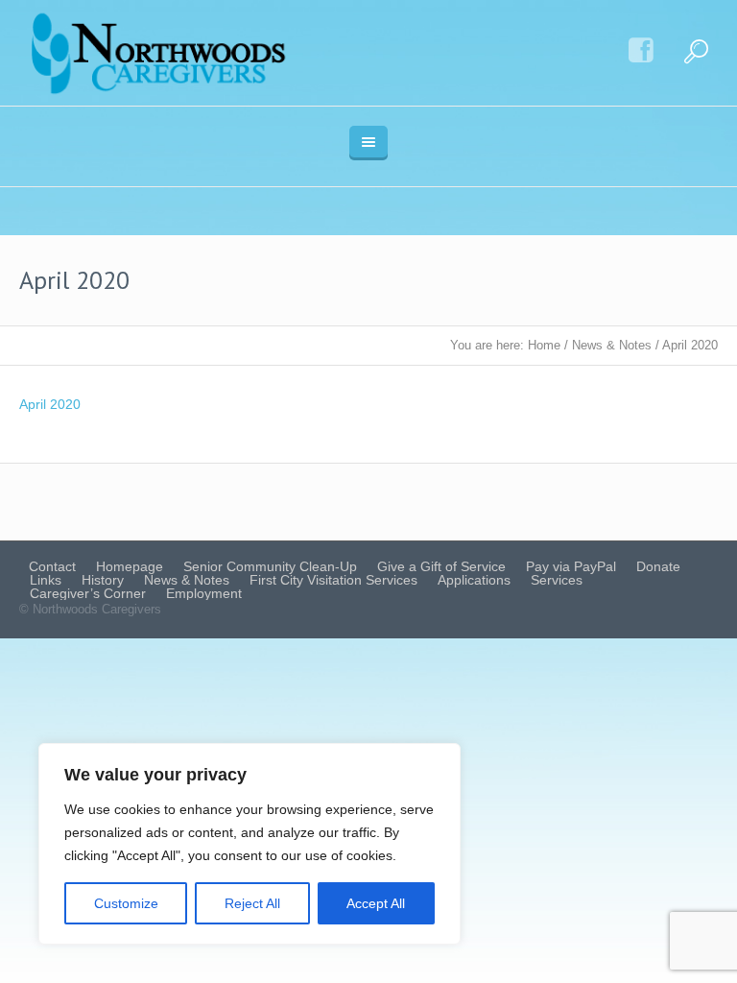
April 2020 (50, 404)
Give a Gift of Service (441, 566)
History (103, 580)
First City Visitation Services (333, 580)
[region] (249, 844)
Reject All (252, 903)
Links (45, 580)
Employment (204, 593)
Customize (126, 903)
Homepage (129, 566)
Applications (474, 580)
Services (556, 580)
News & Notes (612, 345)
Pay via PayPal (571, 566)
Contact (52, 566)
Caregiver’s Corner (88, 593)
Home (544, 345)
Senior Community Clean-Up (270, 566)
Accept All (375, 903)
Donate (658, 566)
